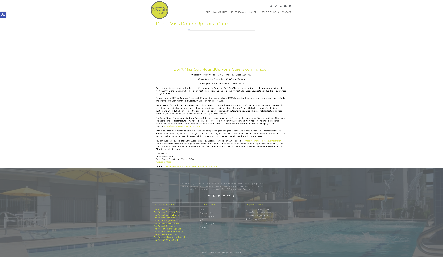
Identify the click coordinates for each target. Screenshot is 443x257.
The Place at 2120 (161, 209)
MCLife (252, 12)
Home (207, 12)
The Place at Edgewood (164, 220)
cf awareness (169, 166)
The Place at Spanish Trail (165, 234)
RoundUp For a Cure (221, 69)
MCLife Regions (238, 12)
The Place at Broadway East (166, 212)
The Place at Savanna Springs (167, 229)
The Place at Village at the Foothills (169, 237)
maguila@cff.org (163, 162)
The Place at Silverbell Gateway (168, 232)
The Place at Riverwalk (164, 226)
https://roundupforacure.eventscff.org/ (263, 141)
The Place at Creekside (164, 218)
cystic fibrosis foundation (187, 166)
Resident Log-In (270, 12)
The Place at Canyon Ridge (166, 215)
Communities (220, 12)
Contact (286, 12)
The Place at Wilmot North (165, 240)
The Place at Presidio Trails (166, 223)
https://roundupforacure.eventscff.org (181, 126)
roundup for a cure (208, 166)
